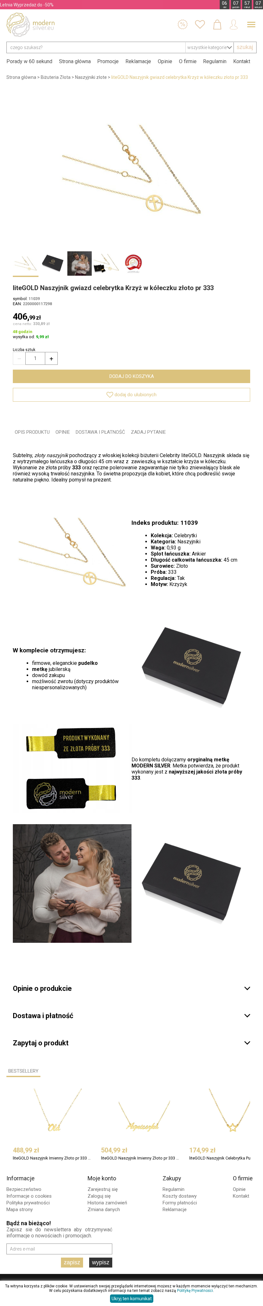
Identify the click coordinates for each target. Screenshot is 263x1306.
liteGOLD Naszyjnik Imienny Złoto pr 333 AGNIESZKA (140, 1158)
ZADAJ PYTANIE (148, 432)
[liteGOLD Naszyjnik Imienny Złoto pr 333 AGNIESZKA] (144, 1114)
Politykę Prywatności (195, 1290)
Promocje (108, 61)
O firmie (188, 61)
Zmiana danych (104, 1209)
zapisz (72, 1262)
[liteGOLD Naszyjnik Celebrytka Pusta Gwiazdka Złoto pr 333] (232, 1114)
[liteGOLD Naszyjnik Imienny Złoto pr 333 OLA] (56, 1114)
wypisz (100, 1262)
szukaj (245, 47)
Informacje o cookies (29, 1196)
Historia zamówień (107, 1203)
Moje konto (102, 1178)
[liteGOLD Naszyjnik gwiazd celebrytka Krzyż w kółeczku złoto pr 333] (131, 170)
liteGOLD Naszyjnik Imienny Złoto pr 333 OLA (52, 1158)
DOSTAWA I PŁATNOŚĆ (100, 432)
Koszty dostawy (180, 1196)
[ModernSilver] (30, 25)
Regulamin (214, 61)
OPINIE (62, 432)
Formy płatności (180, 1203)
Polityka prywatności (28, 1203)
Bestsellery (23, 1071)
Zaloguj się (99, 1196)
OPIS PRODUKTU (32, 432)
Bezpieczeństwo (23, 1189)
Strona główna (75, 61)
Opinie (165, 61)
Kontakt (241, 61)
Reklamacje (138, 61)
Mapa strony (19, 1209)
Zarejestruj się (103, 1189)
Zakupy (172, 1178)
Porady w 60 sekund (29, 61)
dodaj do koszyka (131, 376)
